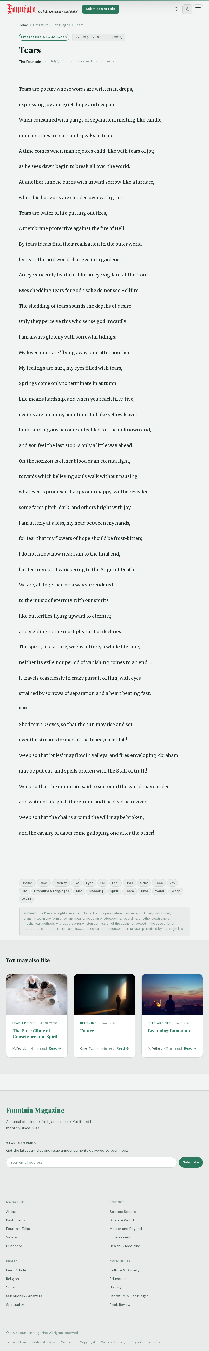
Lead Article (16, 1270)
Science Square (123, 1211)
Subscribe (191, 1162)
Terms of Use (16, 1342)
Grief (144, 883)
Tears (129, 891)
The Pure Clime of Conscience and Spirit (35, 1033)
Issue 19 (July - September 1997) (98, 37)
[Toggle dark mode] (187, 9)
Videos (12, 1237)
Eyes (89, 883)
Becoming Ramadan (169, 1030)
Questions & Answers (24, 1296)
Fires (129, 883)
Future (87, 1030)
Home (23, 25)
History (116, 1287)
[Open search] (176, 9)
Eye (76, 883)
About (11, 1211)
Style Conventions (146, 1342)
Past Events (16, 1220)
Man (79, 891)
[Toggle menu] (198, 9)
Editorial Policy (43, 1342)
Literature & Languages (51, 891)
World (26, 899)
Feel (115, 883)
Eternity (61, 883)
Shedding (96, 891)
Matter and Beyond (126, 1228)
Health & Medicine (125, 1246)
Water (159, 891)
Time (144, 891)
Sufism (12, 1287)
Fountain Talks (18, 1228)
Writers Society (113, 1342)
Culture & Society (125, 1270)
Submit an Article (100, 9)
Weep (176, 891)
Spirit (114, 891)
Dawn (44, 883)
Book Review (120, 1304)
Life (24, 891)
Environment (120, 1237)
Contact (67, 1342)
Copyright (87, 1342)
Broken (27, 883)
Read (53, 1048)
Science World (122, 1220)
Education (118, 1278)
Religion (12, 1278)
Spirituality (15, 1304)
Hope (159, 883)
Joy (172, 883)
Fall (102, 883)
